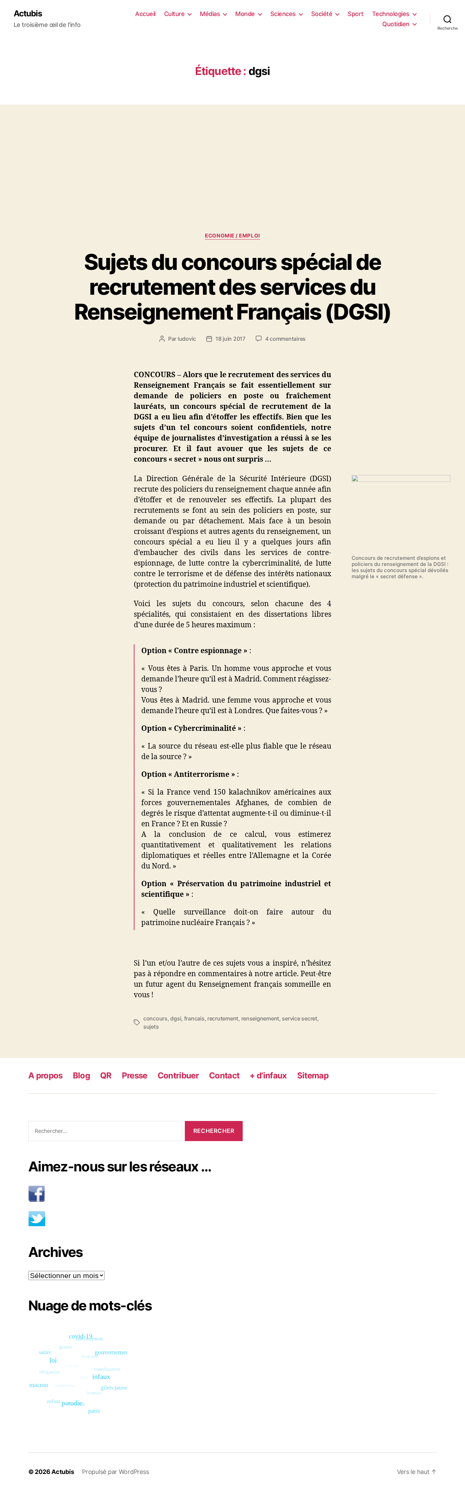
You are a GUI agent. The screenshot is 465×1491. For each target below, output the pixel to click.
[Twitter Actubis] (135, 1219)
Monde (245, 13)
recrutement (222, 1018)
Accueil (145, 13)
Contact (224, 1075)
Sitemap (312, 1075)
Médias (210, 13)
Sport (356, 13)
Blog (81, 1075)
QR (106, 1075)
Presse (134, 1075)
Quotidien (396, 24)
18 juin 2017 (230, 338)
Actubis (28, 14)
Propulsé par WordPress (115, 1471)
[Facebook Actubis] (135, 1193)
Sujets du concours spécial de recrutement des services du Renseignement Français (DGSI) (232, 287)
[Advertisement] (232, 155)
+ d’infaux (268, 1075)
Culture (174, 13)
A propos (45, 1075)
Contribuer (178, 1075)
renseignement (260, 1018)
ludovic (187, 338)
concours (155, 1018)
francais (194, 1018)
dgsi (175, 1018)
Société (322, 13)
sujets (151, 1026)
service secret (299, 1018)
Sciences (283, 13)
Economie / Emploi (232, 236)
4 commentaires (285, 338)
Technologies (391, 13)
